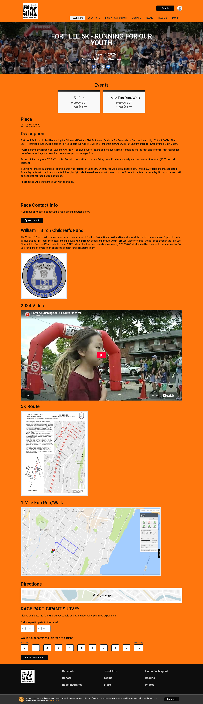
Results (162, 18)
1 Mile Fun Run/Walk (124, 98)
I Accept (171, 699)
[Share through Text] (108, 67)
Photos (149, 684)
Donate (165, 8)
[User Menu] (179, 8)
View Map (104, 595)
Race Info (77, 18)
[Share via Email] (103, 67)
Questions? (32, 220)
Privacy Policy (53, 700)
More (175, 18)
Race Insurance (72, 684)
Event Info (94, 18)
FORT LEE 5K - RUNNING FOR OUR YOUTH (101, 39)
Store (107, 684)
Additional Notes (33, 657)
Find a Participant (116, 18)
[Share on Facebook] (94, 67)
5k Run (79, 98)
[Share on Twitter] (99, 67)
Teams (149, 18)
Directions (115, 59)
